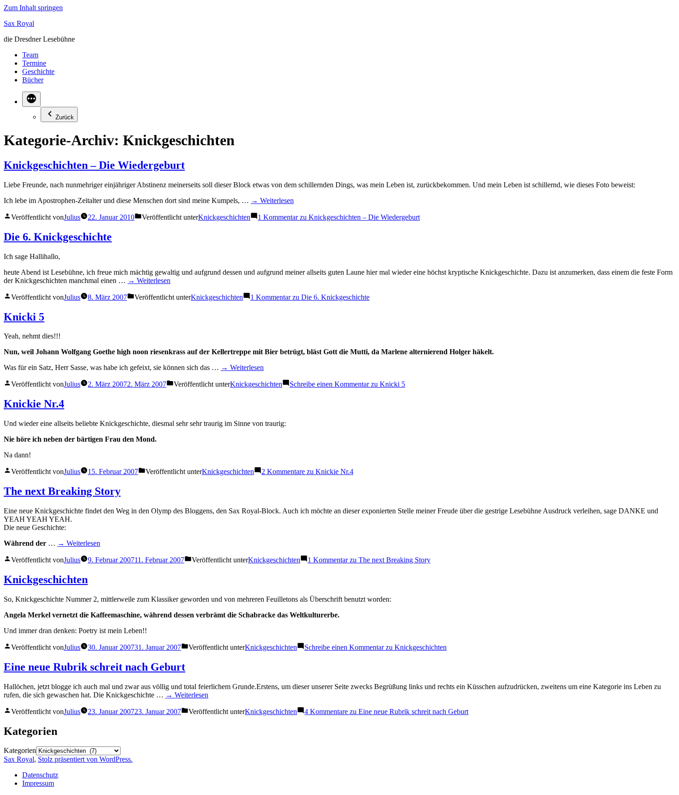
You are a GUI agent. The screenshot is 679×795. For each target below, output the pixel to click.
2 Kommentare (307, 471)
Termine (34, 63)
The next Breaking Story (62, 491)
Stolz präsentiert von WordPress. (85, 759)
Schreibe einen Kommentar (347, 384)
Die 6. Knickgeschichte (58, 237)
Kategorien (20, 750)
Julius (72, 217)
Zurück (64, 117)
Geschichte (38, 71)
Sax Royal (19, 23)
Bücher (32, 80)
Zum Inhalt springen (33, 8)
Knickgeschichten (224, 217)
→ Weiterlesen (272, 200)
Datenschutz (40, 775)
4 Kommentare (386, 711)
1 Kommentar (339, 217)
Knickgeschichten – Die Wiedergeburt (94, 165)
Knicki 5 (24, 317)
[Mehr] (31, 99)
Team (30, 55)
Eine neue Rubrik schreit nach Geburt (94, 667)
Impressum (38, 783)
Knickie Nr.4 (34, 404)
